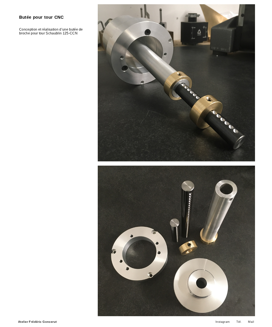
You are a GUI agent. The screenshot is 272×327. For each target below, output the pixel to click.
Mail (251, 321)
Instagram (222, 321)
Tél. (239, 321)
